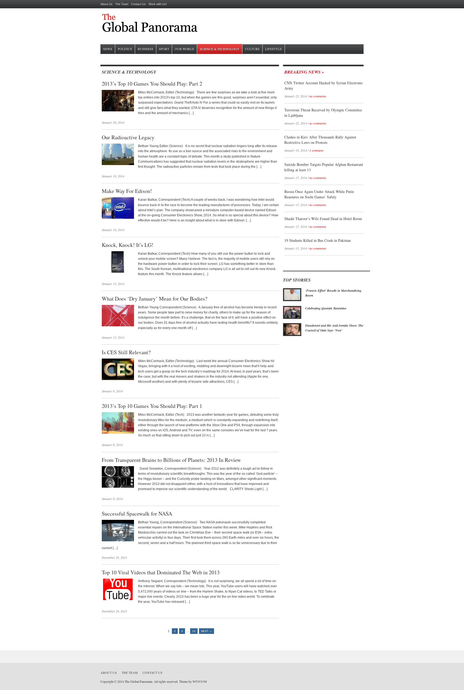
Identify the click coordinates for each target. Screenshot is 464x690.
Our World (184, 49)
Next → (206, 631)
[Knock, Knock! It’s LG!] (118, 271)
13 (193, 631)
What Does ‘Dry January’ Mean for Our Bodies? (154, 298)
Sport (164, 49)
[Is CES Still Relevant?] (118, 379)
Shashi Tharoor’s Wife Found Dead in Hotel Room (323, 218)
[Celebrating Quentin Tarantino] (292, 318)
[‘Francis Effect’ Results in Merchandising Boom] (292, 300)
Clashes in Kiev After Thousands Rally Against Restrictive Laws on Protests (320, 139)
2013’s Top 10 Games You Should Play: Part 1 (152, 406)
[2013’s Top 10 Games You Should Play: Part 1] (118, 433)
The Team (121, 4)
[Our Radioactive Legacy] (118, 164)
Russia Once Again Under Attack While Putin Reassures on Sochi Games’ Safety (319, 194)
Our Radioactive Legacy (128, 137)
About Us (106, 4)
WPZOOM (200, 681)
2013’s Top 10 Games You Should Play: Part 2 (152, 83)
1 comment (316, 150)
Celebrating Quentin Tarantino (325, 308)
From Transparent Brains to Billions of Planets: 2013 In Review (171, 459)
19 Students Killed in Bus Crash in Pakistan (317, 240)
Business (145, 49)
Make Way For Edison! (127, 191)
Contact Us (138, 4)
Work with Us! (157, 4)
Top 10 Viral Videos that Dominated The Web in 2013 (161, 572)
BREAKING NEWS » (304, 72)
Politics (125, 49)
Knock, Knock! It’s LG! (127, 245)
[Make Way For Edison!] (118, 218)
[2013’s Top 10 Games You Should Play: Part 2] (118, 110)
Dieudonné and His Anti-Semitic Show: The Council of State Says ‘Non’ (334, 328)
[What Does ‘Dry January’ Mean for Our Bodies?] (118, 325)
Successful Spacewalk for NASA (137, 513)
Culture (252, 49)
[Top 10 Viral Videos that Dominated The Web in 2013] (118, 599)
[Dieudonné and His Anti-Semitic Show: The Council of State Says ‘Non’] (292, 335)
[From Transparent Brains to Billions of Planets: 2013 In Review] (118, 486)
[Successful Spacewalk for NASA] (118, 540)
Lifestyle (273, 49)
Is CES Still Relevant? (126, 352)
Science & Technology (220, 49)
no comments (317, 96)
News (107, 49)
